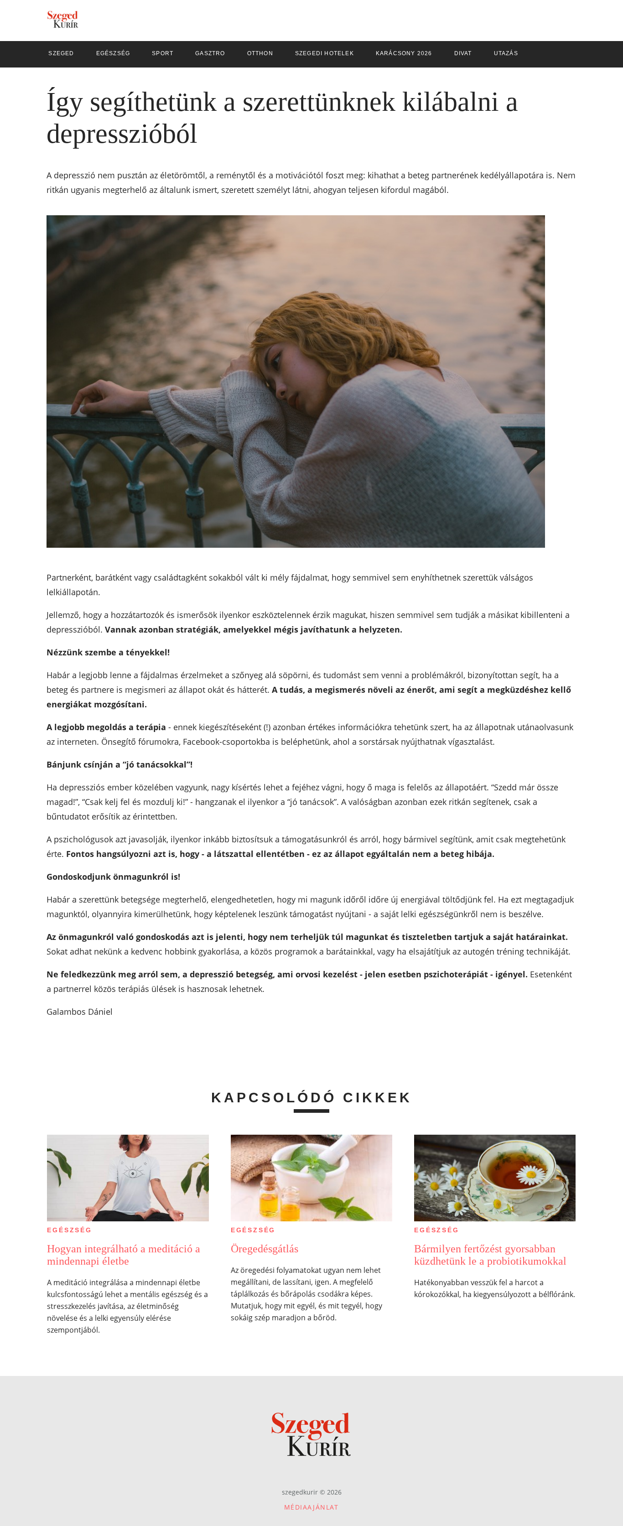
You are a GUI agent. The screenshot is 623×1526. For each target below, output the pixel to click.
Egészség (69, 1230)
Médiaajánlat (311, 1507)
